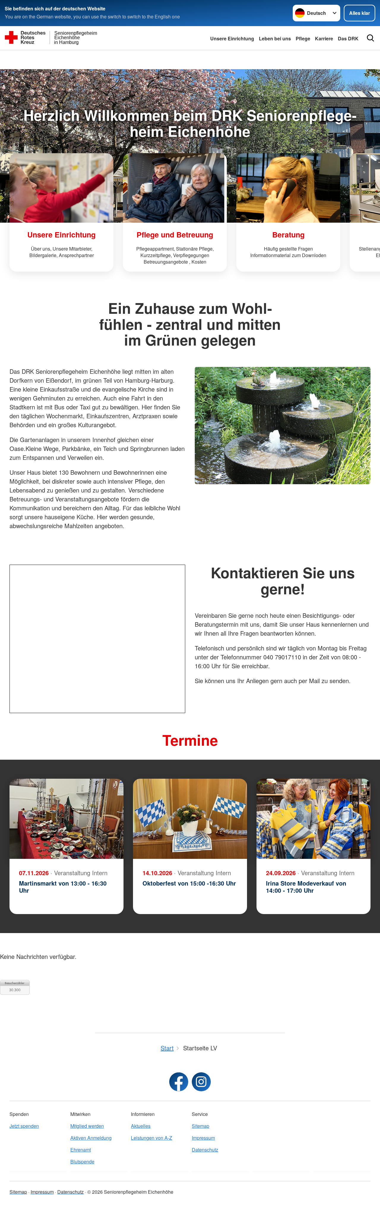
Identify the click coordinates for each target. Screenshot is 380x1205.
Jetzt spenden (24, 1125)
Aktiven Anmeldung (91, 1137)
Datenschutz (205, 1149)
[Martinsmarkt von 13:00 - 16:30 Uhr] (67, 819)
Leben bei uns (275, 38)
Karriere (324, 38)
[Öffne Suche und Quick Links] (370, 38)
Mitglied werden (87, 1125)
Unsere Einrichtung (232, 38)
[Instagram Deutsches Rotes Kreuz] (201, 1081)
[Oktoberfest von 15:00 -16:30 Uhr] (190, 819)
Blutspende (82, 1161)
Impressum (203, 1137)
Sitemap (200, 1125)
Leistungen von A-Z (151, 1137)
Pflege (303, 38)
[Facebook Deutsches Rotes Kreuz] (178, 1081)
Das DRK (348, 38)
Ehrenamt (80, 1149)
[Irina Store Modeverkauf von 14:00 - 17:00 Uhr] (313, 819)
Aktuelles (141, 1125)
